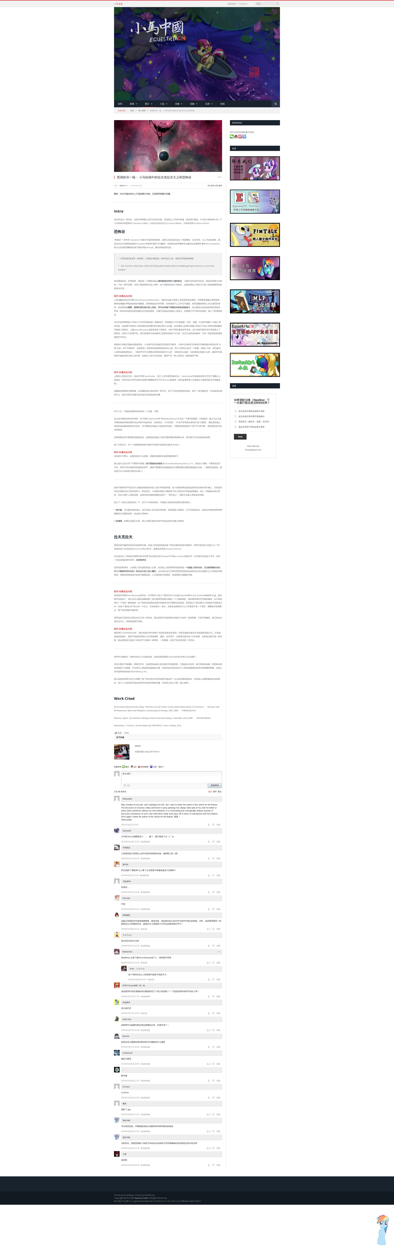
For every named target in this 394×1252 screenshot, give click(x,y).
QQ (135, 765)
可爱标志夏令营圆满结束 (142, 3)
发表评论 (215, 784)
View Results (253, 446)
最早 (215, 790)
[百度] (244, 137)
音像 (177, 103)
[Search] (275, 103)
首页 (120, 103)
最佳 (219, 790)
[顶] (209, 823)
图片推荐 (218, 185)
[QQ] (236, 137)
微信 (127, 765)
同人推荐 (211, 185)
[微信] (232, 137)
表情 (125, 784)
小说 (162, 103)
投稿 (222, 103)
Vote (240, 436)
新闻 (132, 103)
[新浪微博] (240, 137)
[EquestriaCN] (197, 53)
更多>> (161, 765)
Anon (122, 185)
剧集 (192, 103)
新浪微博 (144, 765)
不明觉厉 (126, 846)
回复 (218, 823)
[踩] (213, 823)
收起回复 (219, 950)
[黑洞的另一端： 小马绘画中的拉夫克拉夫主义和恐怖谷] (168, 146)
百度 (155, 765)
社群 (207, 103)
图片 (147, 103)
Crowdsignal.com (253, 449)
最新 (210, 790)
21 (221, 177)
